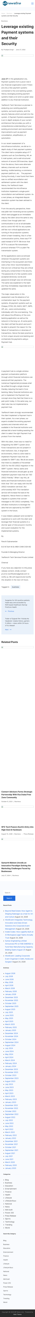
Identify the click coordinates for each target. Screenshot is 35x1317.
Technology (9, 1222)
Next (6, 630)
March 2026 (10, 988)
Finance (8, 1192)
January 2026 (10, 994)
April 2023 (9, 1093)
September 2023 (11, 1078)
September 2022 (11, 1114)
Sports (7, 1219)
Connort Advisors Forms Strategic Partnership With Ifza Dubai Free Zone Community (16, 795)
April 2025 (9, 1021)
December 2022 (11, 1105)
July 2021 (9, 1156)
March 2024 (10, 1060)
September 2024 (11, 1042)
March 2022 (10, 1132)
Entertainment (11, 1189)
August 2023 (10, 1081)
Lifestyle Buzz (10, 1201)
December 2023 (11, 1069)
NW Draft (9, 1210)
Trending (8, 1225)
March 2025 (10, 1024)
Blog (7, 1180)
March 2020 (10, 1162)
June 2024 (9, 1051)
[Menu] (32, 3)
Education (9, 1186)
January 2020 (10, 1168)
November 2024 (11, 1036)
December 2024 (11, 1033)
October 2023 (10, 1075)
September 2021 (11, 1150)
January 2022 (10, 1138)
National (8, 1204)
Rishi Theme (18, 1314)
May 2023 (9, 1090)
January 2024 (10, 1066)
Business (4, 21)
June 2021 (9, 1159)
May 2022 (9, 1126)
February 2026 (11, 991)
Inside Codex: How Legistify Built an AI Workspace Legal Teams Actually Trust (19, 935)
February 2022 (11, 1135)
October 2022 (10, 1111)
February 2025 (11, 1027)
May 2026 (9, 982)
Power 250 (9, 1213)
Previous (11, 611)
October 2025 (10, 1003)
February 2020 (11, 1165)
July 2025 (9, 1012)
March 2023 (10, 1096)
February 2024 (11, 1063)
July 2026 (9, 976)
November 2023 (11, 1072)
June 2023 (9, 1087)
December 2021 (11, 1141)
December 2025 (11, 997)
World (7, 1228)
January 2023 (10, 1102)
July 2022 (9, 1120)
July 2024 (9, 1048)
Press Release (29, 834)
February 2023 (11, 1099)
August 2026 (10, 973)
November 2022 (11, 1108)
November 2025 (11, 1000)
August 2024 (10, 1045)
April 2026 (9, 985)
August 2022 (10, 1117)
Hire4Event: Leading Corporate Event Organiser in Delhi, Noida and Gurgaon (19, 959)
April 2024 (9, 1057)
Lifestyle (8, 1198)
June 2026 (9, 979)
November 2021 (11, 1144)
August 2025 (10, 1009)
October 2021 (10, 1147)
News (7, 1207)
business (15, 587)
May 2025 (9, 1018)
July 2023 (9, 1084)
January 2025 (10, 1030)
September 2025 (11, 1006)
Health (7, 1195)
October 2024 (10, 1039)
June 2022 (9, 1123)
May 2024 (9, 1054)
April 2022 (9, 1129)
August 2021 (10, 1153)
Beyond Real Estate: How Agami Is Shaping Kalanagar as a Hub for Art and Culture (19, 914)
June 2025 (9, 1015)
